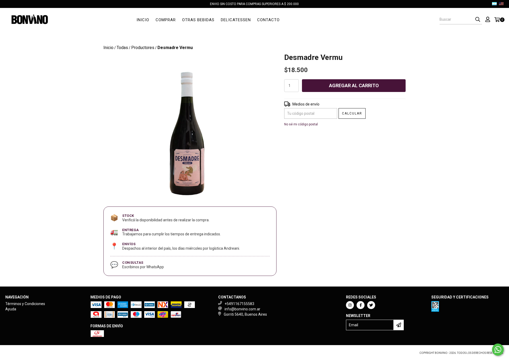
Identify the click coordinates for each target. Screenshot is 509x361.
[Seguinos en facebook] (361, 305)
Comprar (166, 19)
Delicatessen (236, 19)
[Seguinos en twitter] (371, 305)
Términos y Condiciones (25, 304)
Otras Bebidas (198, 19)
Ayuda (10, 309)
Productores (142, 47)
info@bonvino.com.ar (242, 309)
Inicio (143, 19)
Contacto (268, 19)
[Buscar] (477, 19)
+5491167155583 (239, 304)
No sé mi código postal (301, 124)
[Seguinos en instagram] (350, 305)
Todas (122, 47)
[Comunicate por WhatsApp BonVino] (498, 350)
